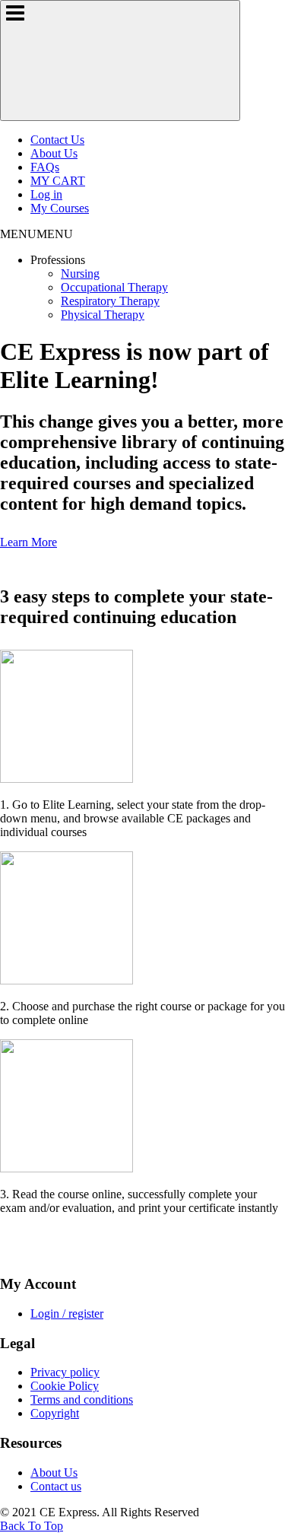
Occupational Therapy (114, 287)
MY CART (57, 180)
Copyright (54, 1413)
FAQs (44, 167)
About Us (54, 153)
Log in (46, 194)
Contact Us (57, 139)
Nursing (80, 273)
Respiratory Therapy (110, 300)
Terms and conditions (81, 1399)
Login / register (66, 1313)
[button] (36, 233)
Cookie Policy (64, 1385)
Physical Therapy (102, 314)
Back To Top (31, 1525)
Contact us (55, 1486)
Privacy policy (65, 1372)
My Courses (59, 208)
